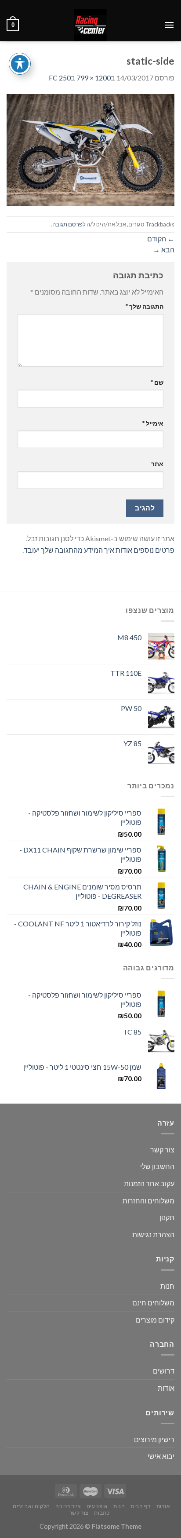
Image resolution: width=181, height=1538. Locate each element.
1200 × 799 (93, 77)
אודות (166, 1388)
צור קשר (162, 1149)
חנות (167, 1286)
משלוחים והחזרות (148, 1200)
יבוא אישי (161, 1456)
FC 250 (60, 77)
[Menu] (169, 25)
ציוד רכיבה (68, 1506)
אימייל (152, 423)
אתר (157, 463)
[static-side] (90, 149)
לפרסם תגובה (69, 224)
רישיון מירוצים (154, 1439)
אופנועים (97, 1506)
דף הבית (140, 1506)
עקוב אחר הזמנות (149, 1183)
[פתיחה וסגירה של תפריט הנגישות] (19, 63)
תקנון (166, 1217)
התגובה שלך (144, 306)
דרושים (163, 1371)
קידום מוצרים (155, 1320)
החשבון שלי (157, 1166)
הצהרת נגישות (153, 1234)
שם (157, 382)
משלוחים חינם (153, 1302)
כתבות (101, 1512)
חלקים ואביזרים (31, 1506)
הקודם (160, 238)
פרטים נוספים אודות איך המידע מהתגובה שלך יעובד (99, 550)
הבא (163, 249)
